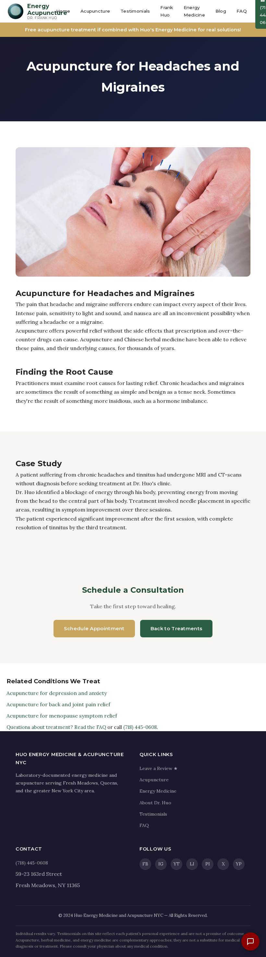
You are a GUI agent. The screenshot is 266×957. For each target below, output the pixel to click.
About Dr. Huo (155, 803)
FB (145, 864)
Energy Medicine (194, 11)
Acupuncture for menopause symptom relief (61, 715)
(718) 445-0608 (140, 727)
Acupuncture (95, 11)
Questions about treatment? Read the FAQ (56, 727)
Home (63, 11)
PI (207, 864)
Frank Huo (166, 11)
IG (160, 864)
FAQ (241, 11)
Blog (220, 11)
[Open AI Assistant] (250, 941)
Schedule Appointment (94, 628)
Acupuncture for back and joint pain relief (58, 704)
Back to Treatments (176, 628)
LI (192, 864)
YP (239, 864)
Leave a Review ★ (158, 768)
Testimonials (135, 11)
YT (177, 864)
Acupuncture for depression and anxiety (56, 693)
